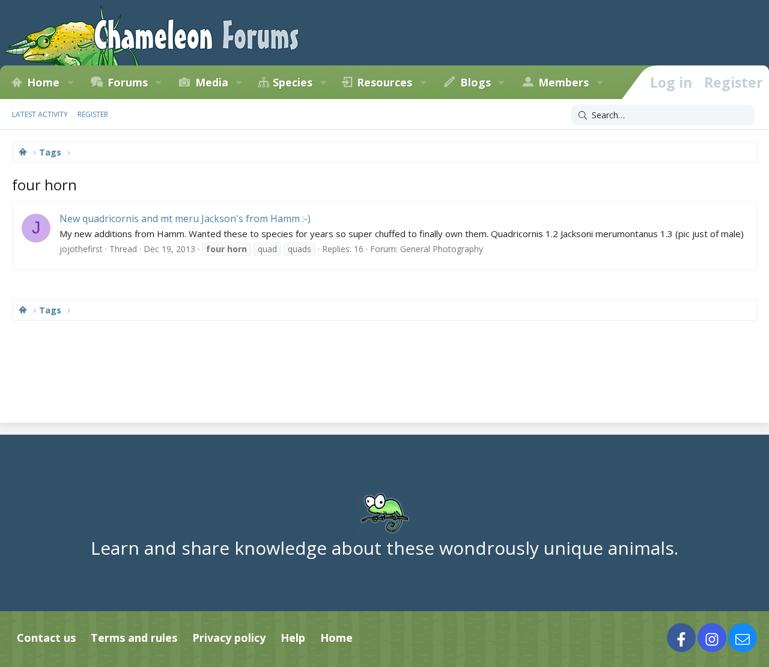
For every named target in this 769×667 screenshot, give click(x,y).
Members (563, 82)
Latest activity (40, 114)
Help (293, 637)
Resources (384, 82)
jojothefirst (81, 249)
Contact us (46, 637)
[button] (70, 82)
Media (211, 82)
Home (43, 82)
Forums (128, 82)
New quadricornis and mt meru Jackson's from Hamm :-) (185, 218)
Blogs (475, 82)
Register (93, 114)
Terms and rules (134, 637)
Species (292, 82)
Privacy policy (229, 637)
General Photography (441, 249)
